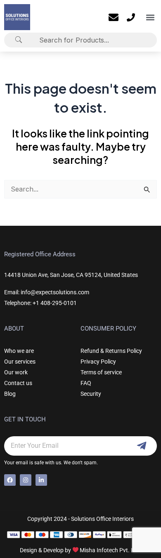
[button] (150, 17)
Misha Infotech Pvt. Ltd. (110, 550)
